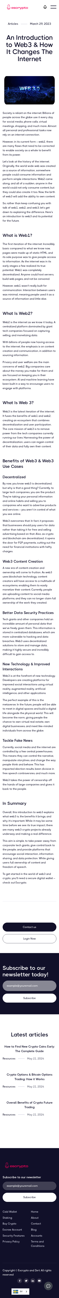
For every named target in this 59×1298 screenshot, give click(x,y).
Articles (13, 23)
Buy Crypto (9, 1223)
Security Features (14, 1235)
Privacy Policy (11, 1241)
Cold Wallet (10, 1211)
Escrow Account (12, 1229)
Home (34, 1211)
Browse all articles (29, 1128)
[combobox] (20, 1291)
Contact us (29, 927)
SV (21, 1291)
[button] (53, 7)
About (35, 1217)
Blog (34, 1229)
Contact (36, 1223)
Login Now (29, 938)
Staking (7, 1217)
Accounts (36, 1235)
